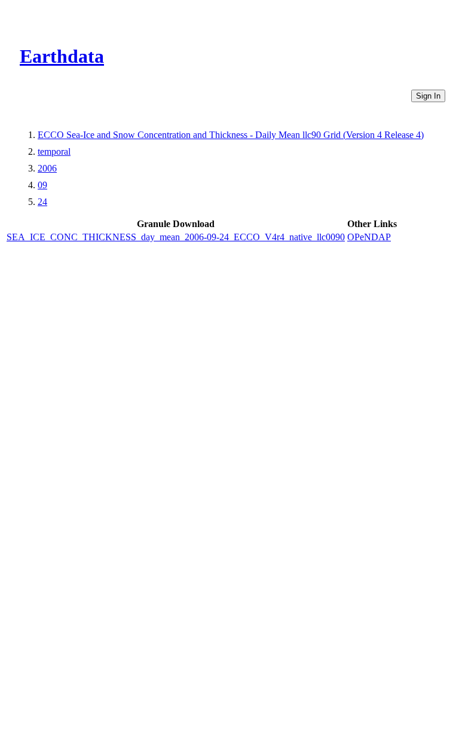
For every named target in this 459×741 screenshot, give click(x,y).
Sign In (428, 95)
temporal (54, 151)
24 (42, 202)
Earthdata (62, 56)
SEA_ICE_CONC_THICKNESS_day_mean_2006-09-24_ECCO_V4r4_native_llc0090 (176, 237)
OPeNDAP (369, 237)
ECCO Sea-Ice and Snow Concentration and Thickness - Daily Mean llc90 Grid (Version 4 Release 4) (231, 135)
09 (42, 185)
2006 (47, 168)
